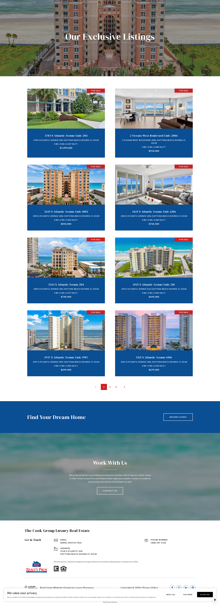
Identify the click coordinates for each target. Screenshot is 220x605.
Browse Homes (178, 417)
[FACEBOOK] (172, 587)
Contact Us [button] (110, 491)
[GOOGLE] (192, 587)
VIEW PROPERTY (66, 121)
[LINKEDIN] (185, 587)
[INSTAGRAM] (179, 587)
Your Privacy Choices (110, 602)
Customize (187, 594)
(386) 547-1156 (158, 543)
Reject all (170, 594)
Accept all (205, 594)
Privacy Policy (150, 587)
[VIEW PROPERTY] (66, 119)
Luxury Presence (84, 587)
